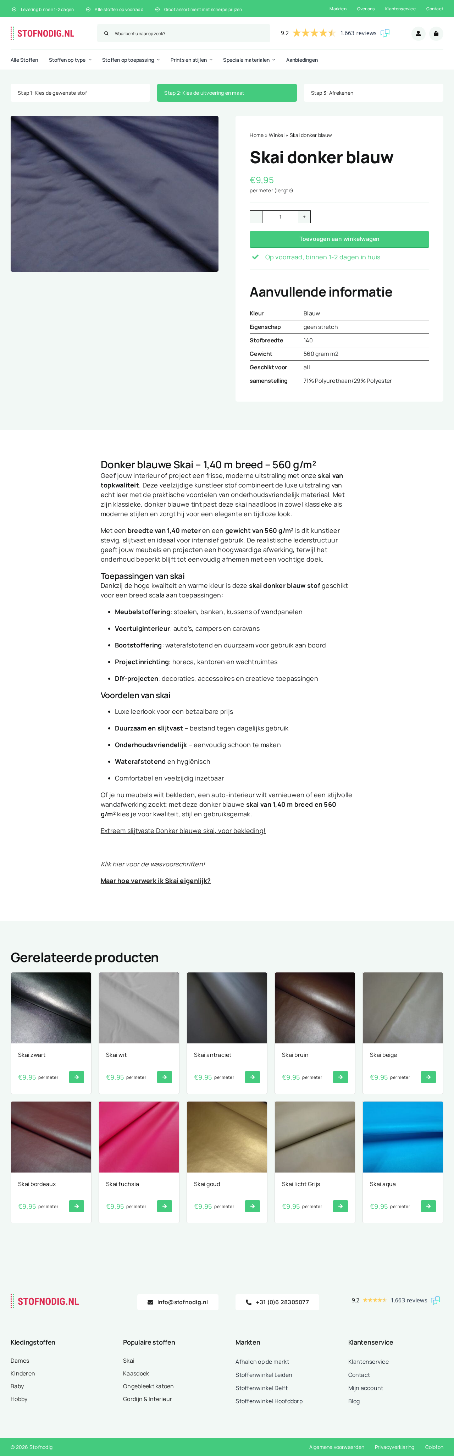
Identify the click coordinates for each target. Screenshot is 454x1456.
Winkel (276, 135)
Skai (128, 1360)
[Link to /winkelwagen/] (436, 34)
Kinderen (23, 1373)
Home (257, 135)
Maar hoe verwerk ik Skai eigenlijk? (156, 880)
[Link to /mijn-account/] (418, 34)
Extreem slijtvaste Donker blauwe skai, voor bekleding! (183, 830)
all (307, 367)
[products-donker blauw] (114, 194)
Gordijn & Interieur (147, 1399)
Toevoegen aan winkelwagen (339, 238)
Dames (20, 1360)
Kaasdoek (136, 1373)
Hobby (19, 1399)
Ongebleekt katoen (148, 1386)
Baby (17, 1386)
